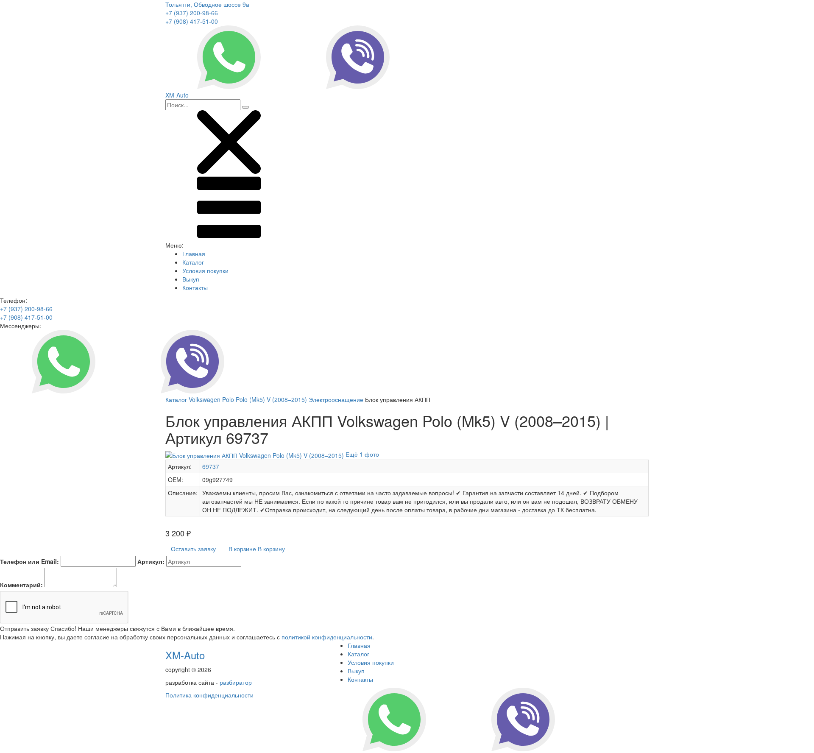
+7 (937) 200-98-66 (191, 12)
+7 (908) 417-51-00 (191, 21)
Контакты (195, 287)
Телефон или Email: (29, 561)
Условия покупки (205, 270)
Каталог (193, 262)
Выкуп (190, 279)
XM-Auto (185, 654)
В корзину (257, 548)
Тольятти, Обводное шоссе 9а (207, 4)
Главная (193, 253)
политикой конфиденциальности (327, 637)
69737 (210, 466)
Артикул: (150, 561)
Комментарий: (21, 584)
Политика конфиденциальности (209, 695)
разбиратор (236, 682)
